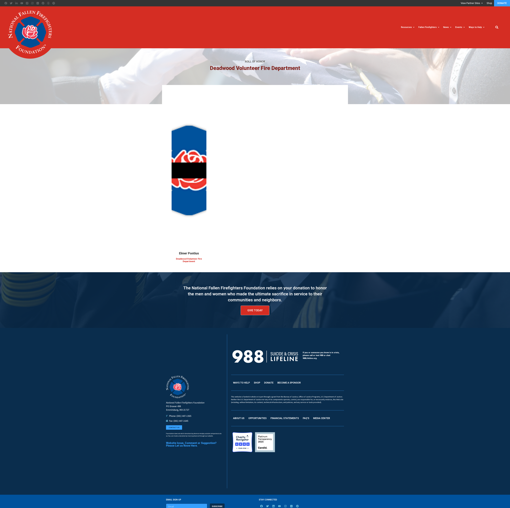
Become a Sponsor (289, 382)
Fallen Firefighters (427, 27)
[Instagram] (32, 3)
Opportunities (257, 418)
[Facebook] (5, 3)
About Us (238, 418)
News (446, 27)
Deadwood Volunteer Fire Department (189, 260)
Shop (489, 3)
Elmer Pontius (189, 253)
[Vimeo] (27, 3)
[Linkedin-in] (16, 3)
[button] (497, 27)
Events (458, 27)
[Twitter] (11, 3)
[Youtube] (21, 3)
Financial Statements (285, 418)
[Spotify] (53, 3)
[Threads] (48, 3)
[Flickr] (37, 3)
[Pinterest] (43, 3)
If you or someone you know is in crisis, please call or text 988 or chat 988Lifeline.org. (321, 355)
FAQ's (306, 418)
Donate (502, 3)
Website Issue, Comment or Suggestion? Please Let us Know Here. (191, 444)
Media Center (321, 418)
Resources (406, 27)
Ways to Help (475, 27)
